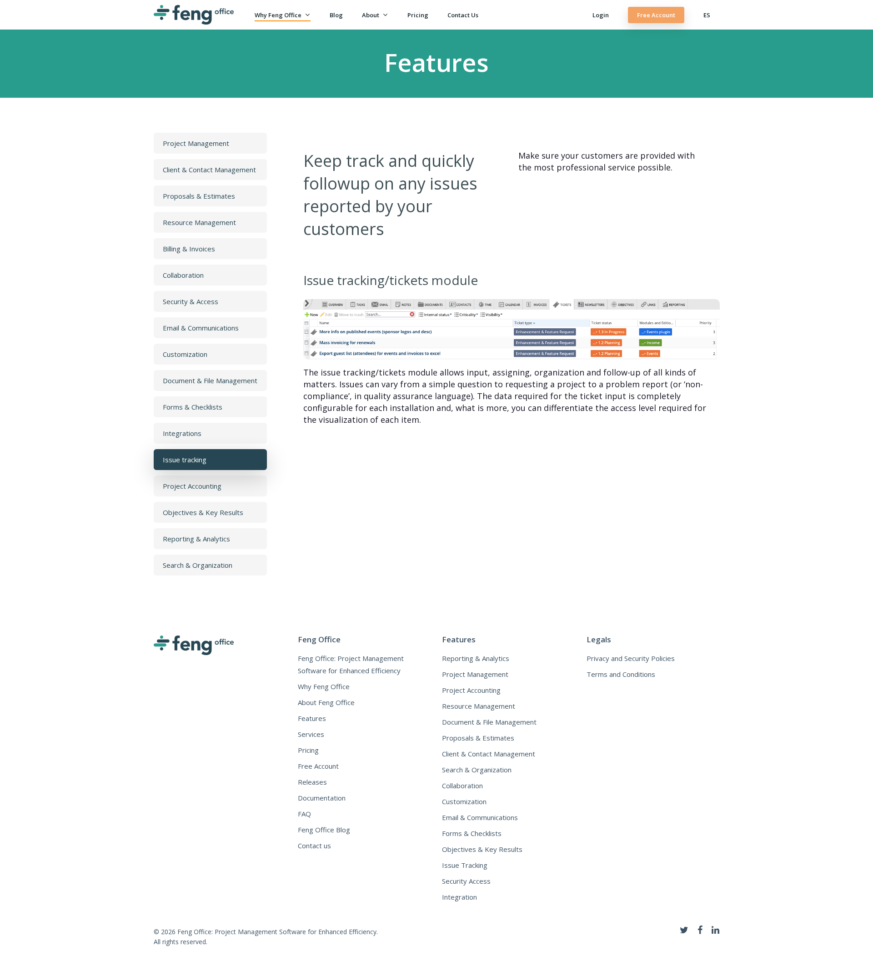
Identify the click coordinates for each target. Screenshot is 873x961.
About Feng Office (326, 702)
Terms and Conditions (621, 674)
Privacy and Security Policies (631, 658)
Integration (459, 896)
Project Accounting (471, 690)
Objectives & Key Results (482, 849)
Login (600, 15)
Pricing (417, 15)
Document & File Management (489, 721)
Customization (464, 801)
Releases (312, 781)
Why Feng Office (278, 15)
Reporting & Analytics (475, 658)
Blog (336, 15)
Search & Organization (477, 769)
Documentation (322, 797)
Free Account (656, 15)
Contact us (462, 15)
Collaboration (462, 785)
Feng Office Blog (324, 829)
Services (311, 734)
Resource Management (478, 706)
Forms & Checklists (472, 833)
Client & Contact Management (488, 753)
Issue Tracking (464, 865)
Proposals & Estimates (478, 737)
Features (312, 718)
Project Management (475, 674)
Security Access (466, 881)
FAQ (304, 813)
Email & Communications (480, 817)
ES (706, 15)
